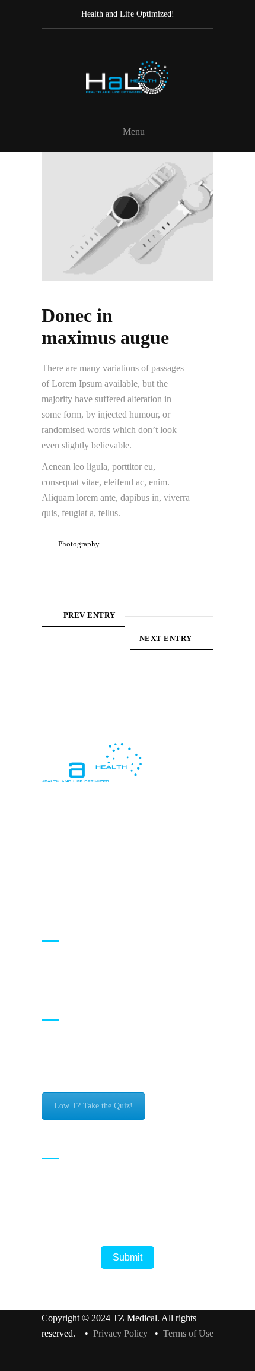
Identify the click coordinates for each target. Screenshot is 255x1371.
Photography (79, 543)
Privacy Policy (120, 1333)
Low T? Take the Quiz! (93, 1105)
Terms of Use (188, 1333)
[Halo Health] (127, 77)
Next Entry (165, 638)
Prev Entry (89, 615)
